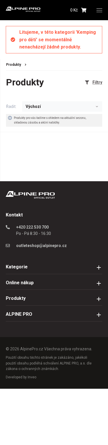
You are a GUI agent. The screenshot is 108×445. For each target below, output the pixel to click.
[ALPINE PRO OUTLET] (23, 10)
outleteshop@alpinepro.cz (41, 245)
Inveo (32, 377)
